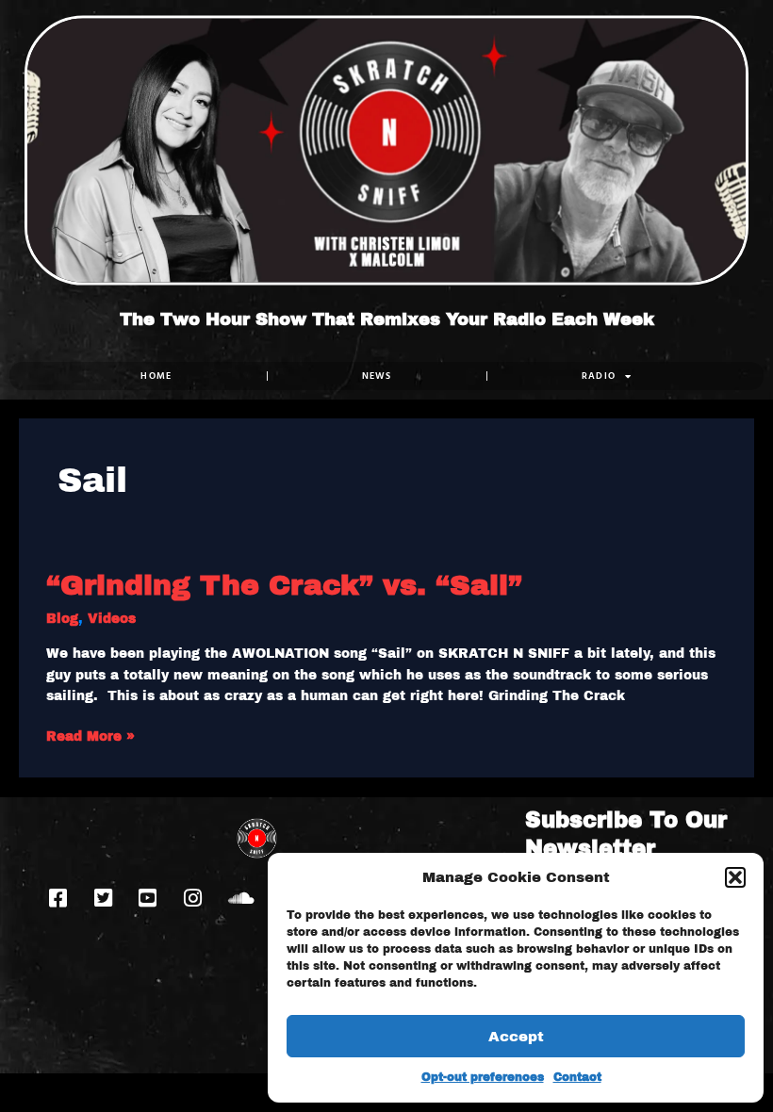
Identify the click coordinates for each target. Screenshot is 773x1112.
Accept (516, 1036)
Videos (112, 619)
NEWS (377, 375)
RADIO (599, 375)
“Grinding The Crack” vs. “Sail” (284, 585)
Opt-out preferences (482, 1077)
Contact (577, 1077)
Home (156, 375)
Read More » (90, 735)
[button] (735, 877)
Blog (62, 619)
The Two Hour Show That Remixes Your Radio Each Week (387, 319)
